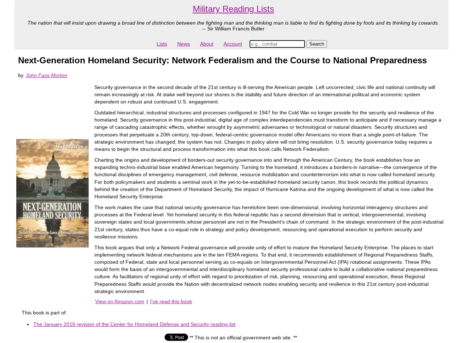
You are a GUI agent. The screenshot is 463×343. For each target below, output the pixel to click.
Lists (162, 44)
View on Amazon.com (119, 301)
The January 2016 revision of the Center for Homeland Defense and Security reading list (134, 324)
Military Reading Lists (233, 9)
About (206, 44)
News (183, 44)
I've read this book (171, 301)
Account (233, 44)
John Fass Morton (46, 75)
